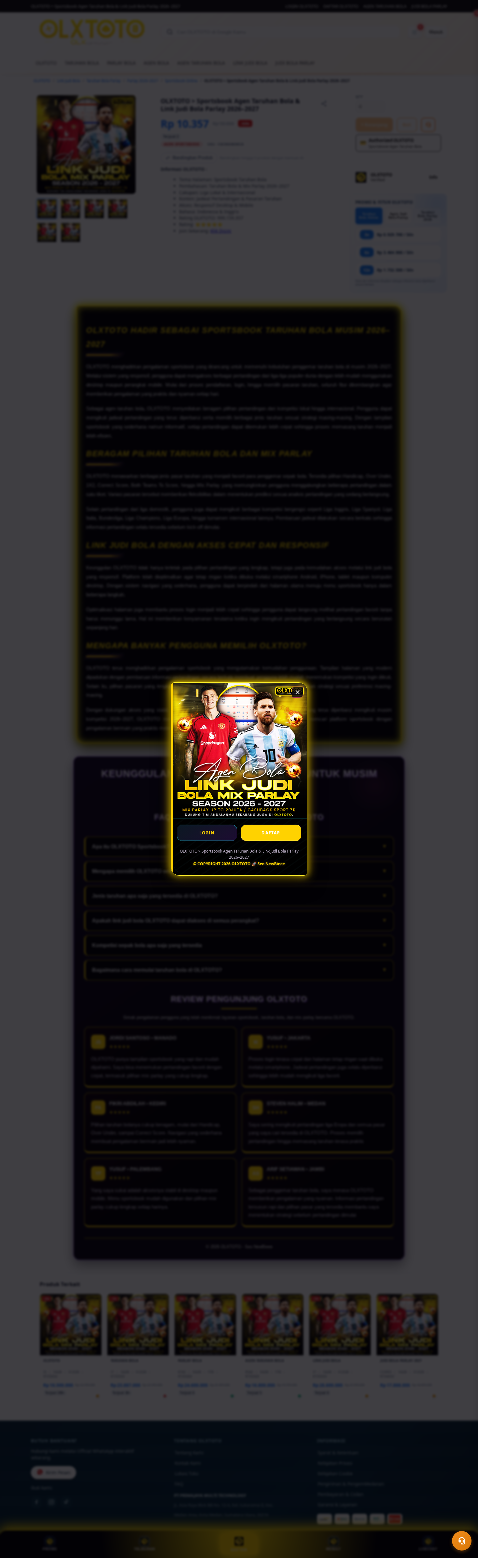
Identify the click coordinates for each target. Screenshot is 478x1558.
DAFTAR (270, 833)
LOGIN (207, 833)
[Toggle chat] (461, 1541)
